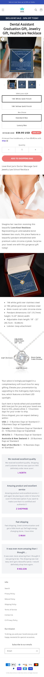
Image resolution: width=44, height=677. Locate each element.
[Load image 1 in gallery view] (12, 84)
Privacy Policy (10, 594)
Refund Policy (10, 599)
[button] (3, 9)
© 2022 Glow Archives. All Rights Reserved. (27, 672)
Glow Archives (13, 672)
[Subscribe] (36, 651)
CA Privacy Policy (11, 620)
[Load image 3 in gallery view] (32, 84)
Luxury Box (22, 125)
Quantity (22, 145)
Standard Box (22, 118)
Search (7, 588)
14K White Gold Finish (22, 99)
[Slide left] (4, 85)
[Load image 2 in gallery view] (22, 84)
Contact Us (9, 615)
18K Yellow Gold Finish (22, 106)
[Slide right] (39, 85)
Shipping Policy (10, 604)
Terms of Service (11, 610)
